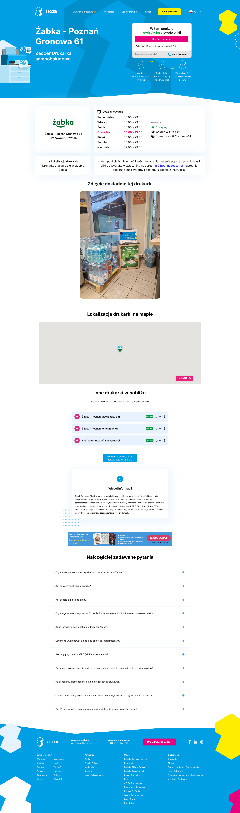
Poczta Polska (91, 763)
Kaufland (89, 771)
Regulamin (129, 763)
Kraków (40, 763)
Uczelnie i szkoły (176, 771)
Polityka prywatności (134, 771)
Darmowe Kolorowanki (134, 787)
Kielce (39, 779)
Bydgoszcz (42, 775)
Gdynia (57, 775)
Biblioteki (172, 763)
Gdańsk (40, 767)
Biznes (147, 11)
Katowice (58, 771)
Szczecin (41, 771)
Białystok (58, 779)
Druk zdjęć (129, 803)
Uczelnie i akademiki (94, 775)
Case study (129, 799)
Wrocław (41, 759)
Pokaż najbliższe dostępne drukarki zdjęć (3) (156, 46)
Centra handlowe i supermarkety (183, 767)
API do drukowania (133, 783)
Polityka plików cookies (135, 767)
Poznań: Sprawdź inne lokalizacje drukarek (120, 458)
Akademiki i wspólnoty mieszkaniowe (185, 775)
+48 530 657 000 (180, 54)
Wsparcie (109, 11)
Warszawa (59, 759)
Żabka (87, 759)
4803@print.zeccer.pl (168, 165)
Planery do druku (132, 791)
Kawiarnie (172, 759)
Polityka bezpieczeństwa (136, 759)
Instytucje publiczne (177, 779)
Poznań (57, 767)
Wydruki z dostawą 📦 (85, 11)
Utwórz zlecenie (162, 39)
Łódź (56, 763)
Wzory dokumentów (134, 795)
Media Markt (90, 767)
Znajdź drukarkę (132, 775)
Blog (126, 779)
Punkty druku (169, 11)
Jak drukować (129, 11)
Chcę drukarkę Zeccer (159, 741)
